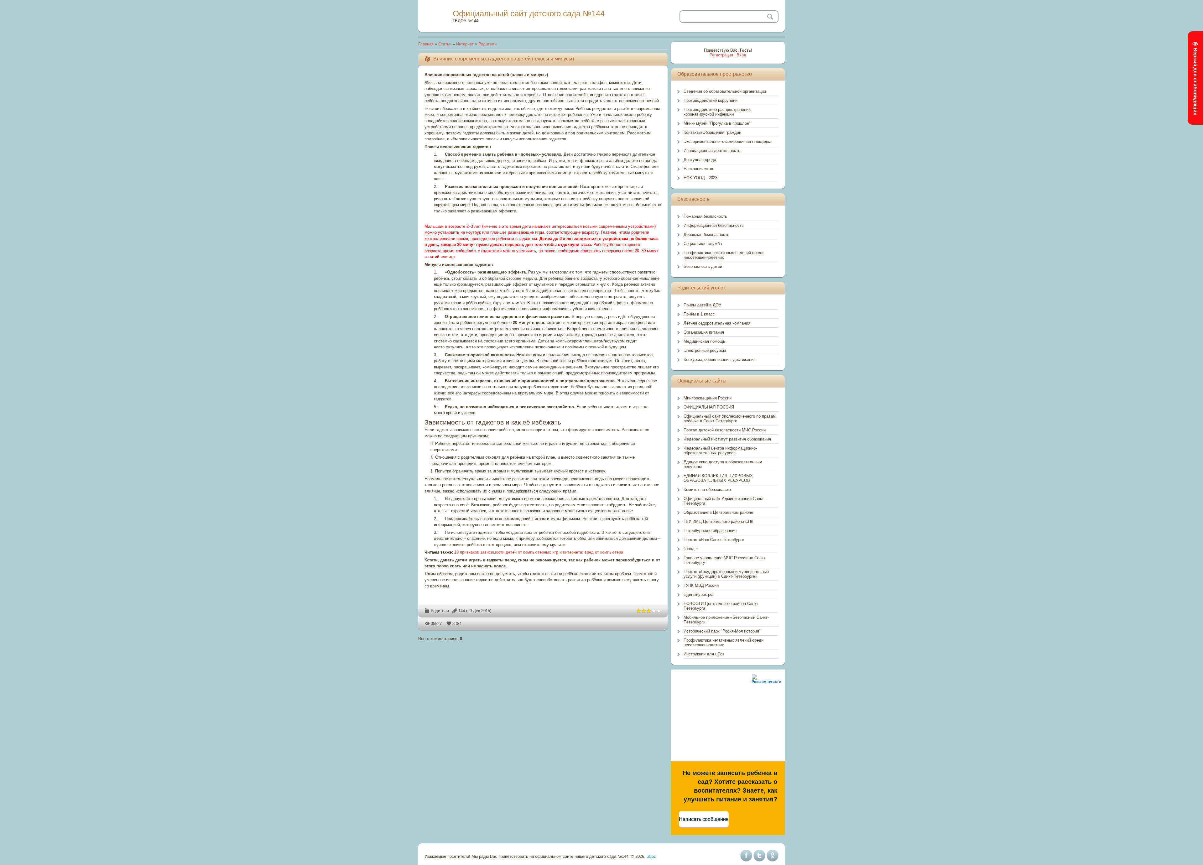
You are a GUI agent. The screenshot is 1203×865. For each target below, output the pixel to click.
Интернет (465, 44)
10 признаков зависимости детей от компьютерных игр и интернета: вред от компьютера (538, 552)
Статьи (444, 44)
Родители (487, 44)
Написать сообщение (704, 819)
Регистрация (721, 55)
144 (461, 610)
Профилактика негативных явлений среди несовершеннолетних (723, 642)
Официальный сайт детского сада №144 (529, 13)
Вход (741, 55)
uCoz (651, 856)
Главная (426, 44)
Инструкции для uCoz (704, 654)
